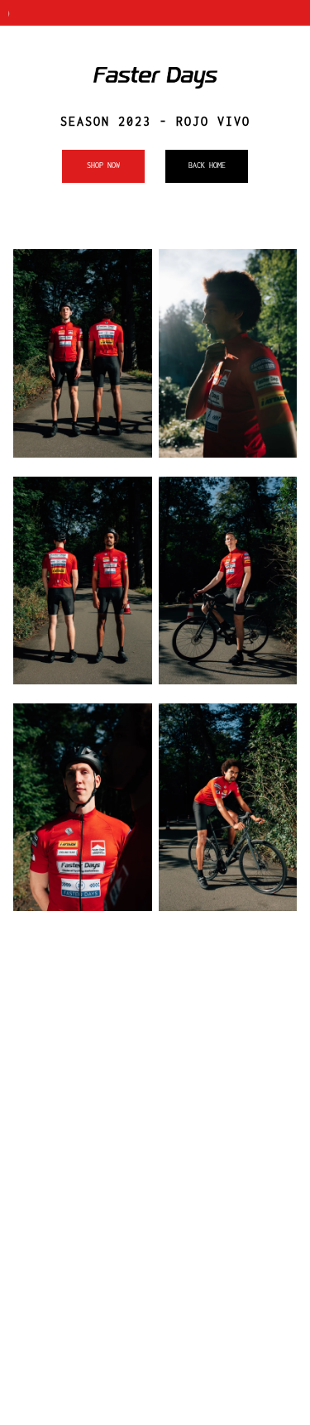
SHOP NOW (103, 165)
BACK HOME (207, 165)
